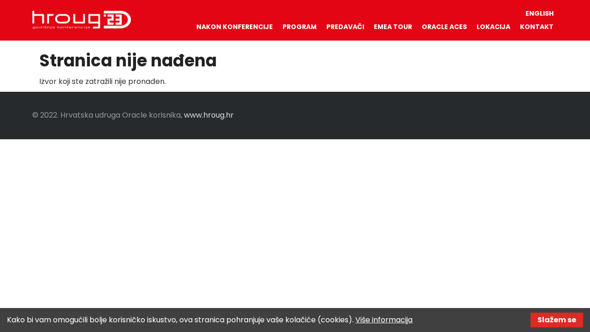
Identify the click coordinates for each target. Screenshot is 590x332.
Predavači (345, 26)
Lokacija (493, 26)
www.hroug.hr (209, 115)
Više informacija (384, 319)
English (539, 13)
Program (300, 26)
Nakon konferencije (234, 26)
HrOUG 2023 (81, 20)
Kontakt (537, 26)
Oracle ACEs (444, 26)
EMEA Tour (393, 26)
